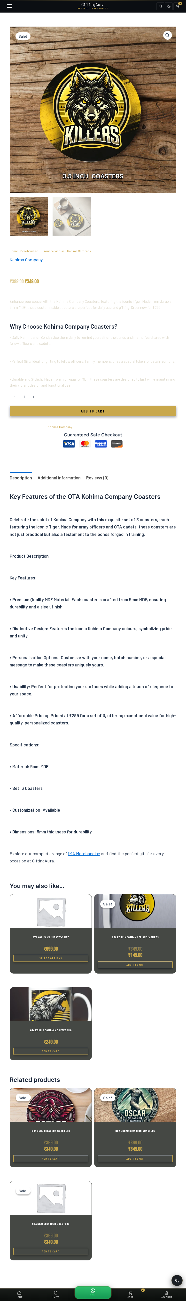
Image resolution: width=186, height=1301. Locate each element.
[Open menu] (9, 6)
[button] (167, 35)
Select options (50, 958)
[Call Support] (177, 1280)
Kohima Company (79, 251)
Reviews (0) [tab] (97, 477)
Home (14, 251)
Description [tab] (21, 477)
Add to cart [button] (135, 964)
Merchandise (29, 251)
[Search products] (160, 6)
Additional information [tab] (59, 477)
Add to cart (93, 411)
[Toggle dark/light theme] (169, 6)
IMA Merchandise (84, 853)
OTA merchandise (52, 251)
